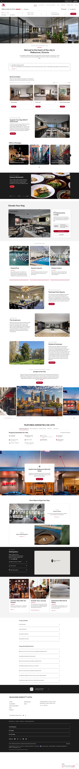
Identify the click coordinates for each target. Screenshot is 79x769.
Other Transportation (14, 569)
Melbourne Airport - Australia (15, 561)
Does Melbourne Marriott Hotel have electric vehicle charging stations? (32, 675)
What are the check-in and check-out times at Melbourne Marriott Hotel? (33, 651)
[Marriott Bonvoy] (75, 1)
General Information (23, 629)
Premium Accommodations (13, 705)
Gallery (25, 703)
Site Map (10, 747)
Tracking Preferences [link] (12, 746)
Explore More (52, 362)
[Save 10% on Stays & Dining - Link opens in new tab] (39, 155)
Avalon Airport (13, 565)
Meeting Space (44, 439)
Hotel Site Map (15, 747)
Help (19, 747)
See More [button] (41, 379)
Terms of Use (22, 746)
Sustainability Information (24, 638)
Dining (10, 707)
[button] (68, 1)
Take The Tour (39, 479)
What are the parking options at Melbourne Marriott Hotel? (30, 661)
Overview (10, 701)
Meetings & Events (27, 701)
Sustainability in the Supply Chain (61, 746)
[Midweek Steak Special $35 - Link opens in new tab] (19, 155)
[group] (39, 186)
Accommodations (12, 703)
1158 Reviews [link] (26, 9)
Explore (12, 186)
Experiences (11, 709)
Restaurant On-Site (29, 435)
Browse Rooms (61, 231)
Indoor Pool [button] (60, 435)
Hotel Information (22, 624)
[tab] (24, 428)
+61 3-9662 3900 (73, 9)
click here (73, 766)
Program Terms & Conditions (29, 746)
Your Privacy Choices (45, 746)
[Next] (70, 155)
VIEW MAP (64, 9)
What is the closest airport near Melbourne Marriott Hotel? (30, 670)
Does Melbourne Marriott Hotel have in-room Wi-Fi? (29, 665)
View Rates (13, 106)
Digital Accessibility (52, 746)
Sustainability (13, 435)
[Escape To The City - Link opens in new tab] (60, 155)
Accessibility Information (23, 634)
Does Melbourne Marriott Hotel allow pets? (27, 656)
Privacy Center (37, 746)
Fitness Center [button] (60, 439)
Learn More (13, 68)
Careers (17, 746)
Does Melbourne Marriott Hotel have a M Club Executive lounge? (31, 680)
